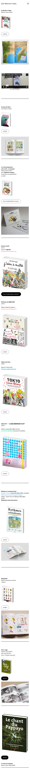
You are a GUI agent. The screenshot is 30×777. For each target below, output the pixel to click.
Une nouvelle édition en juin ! (11, 201)
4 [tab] (15, 157)
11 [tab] (21, 704)
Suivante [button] (27, 53)
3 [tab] (14, 157)
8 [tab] (20, 565)
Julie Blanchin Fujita (8, 3)
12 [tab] (23, 704)
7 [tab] (19, 565)
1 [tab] (10, 157)
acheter (5, 34)
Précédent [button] (3, 53)
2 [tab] (12, 157)
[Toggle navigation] (28, 4)
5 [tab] (17, 157)
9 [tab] (18, 704)
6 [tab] (19, 157)
